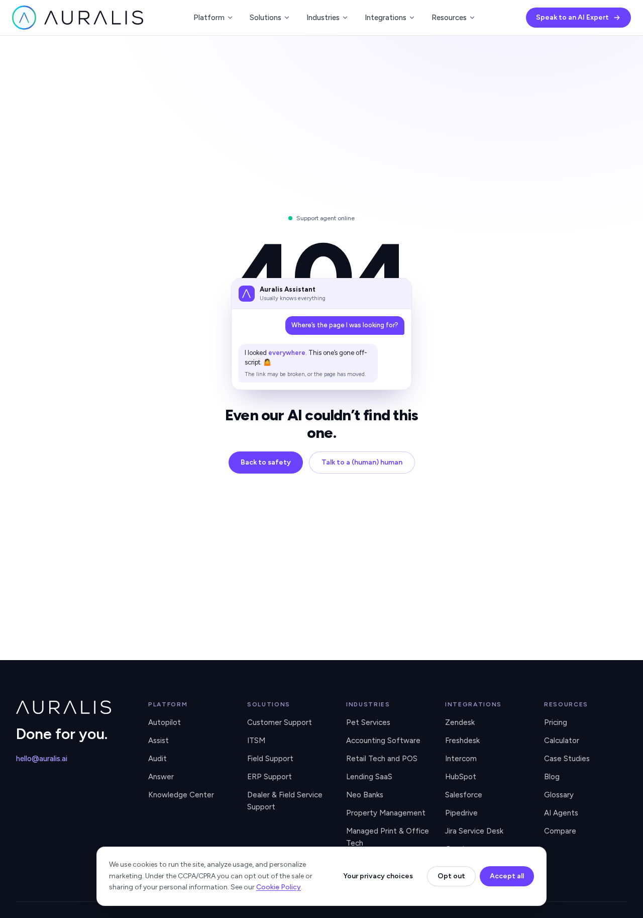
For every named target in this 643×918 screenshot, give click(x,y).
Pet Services (368, 722)
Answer (161, 776)
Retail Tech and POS (381, 758)
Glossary (559, 794)
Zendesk (460, 722)
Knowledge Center (181, 794)
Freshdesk (462, 740)
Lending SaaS (369, 776)
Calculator (561, 740)
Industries (323, 17)
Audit (157, 758)
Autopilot (164, 722)
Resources (449, 17)
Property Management (385, 812)
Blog (552, 776)
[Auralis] (77, 18)
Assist (158, 740)
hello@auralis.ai (41, 758)
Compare (560, 831)
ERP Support (269, 776)
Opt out (451, 876)
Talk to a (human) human (362, 462)
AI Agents (561, 812)
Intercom (461, 758)
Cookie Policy (278, 887)
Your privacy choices (378, 876)
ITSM (256, 740)
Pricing (555, 722)
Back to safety (266, 462)
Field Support (270, 758)
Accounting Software (383, 740)
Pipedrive (461, 812)
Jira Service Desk (474, 831)
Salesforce (463, 794)
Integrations (385, 17)
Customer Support (279, 722)
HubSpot (460, 776)
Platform (209, 17)
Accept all (507, 876)
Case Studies (567, 758)
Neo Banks (364, 794)
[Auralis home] (74, 707)
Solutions (265, 17)
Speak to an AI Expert (572, 17)
